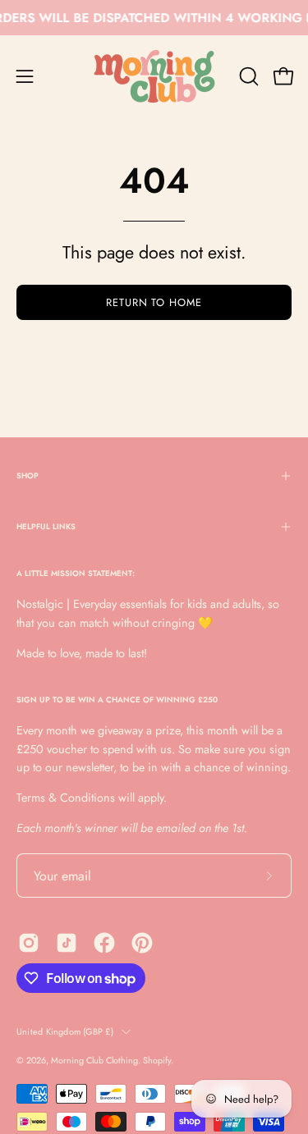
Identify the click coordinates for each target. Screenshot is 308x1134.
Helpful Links (46, 527)
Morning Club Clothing (94, 1060)
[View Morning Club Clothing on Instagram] (28, 943)
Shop (27, 476)
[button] (247, 76)
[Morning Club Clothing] (154, 76)
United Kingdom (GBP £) (64, 1031)
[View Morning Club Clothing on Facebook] (104, 943)
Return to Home (154, 302)
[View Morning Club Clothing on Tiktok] (66, 943)
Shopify (157, 1060)
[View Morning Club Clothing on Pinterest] (142, 943)
